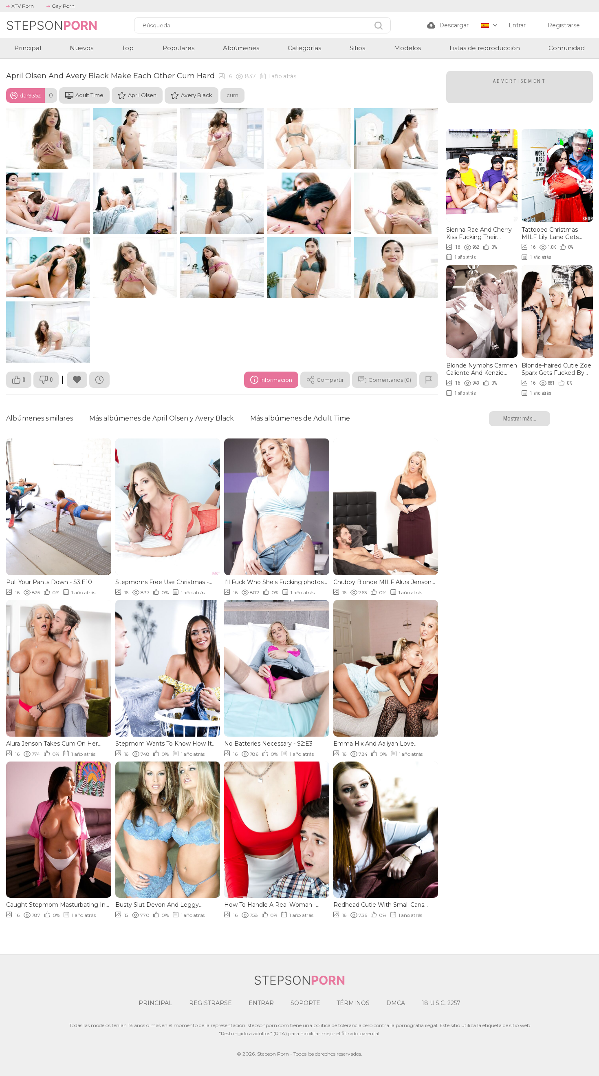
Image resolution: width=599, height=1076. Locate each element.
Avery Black (196, 95)
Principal (27, 48)
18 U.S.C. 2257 (441, 1003)
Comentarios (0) (389, 379)
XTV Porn (22, 6)
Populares (178, 48)
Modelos (407, 48)
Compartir (330, 379)
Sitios (357, 48)
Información (276, 379)
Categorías (304, 48)
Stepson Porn (273, 1054)
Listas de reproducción (484, 48)
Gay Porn (63, 6)
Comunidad (566, 48)
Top (128, 48)
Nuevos (81, 48)
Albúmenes (241, 48)
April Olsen (142, 95)
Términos (353, 1003)
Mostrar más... (519, 418)
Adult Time (89, 95)
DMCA (395, 1003)
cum (232, 95)
